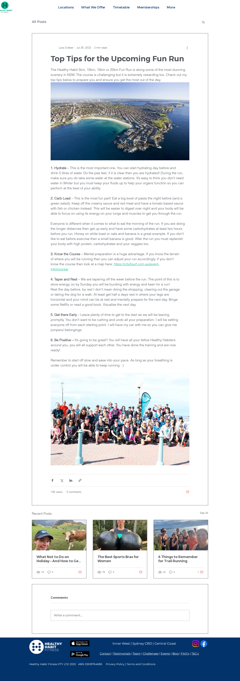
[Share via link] (80, 480)
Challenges (150, 653)
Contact (105, 653)
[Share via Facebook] (52, 480)
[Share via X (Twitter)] (61, 480)
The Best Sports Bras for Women (118, 559)
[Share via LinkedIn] (71, 480)
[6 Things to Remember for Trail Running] (181, 535)
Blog (175, 653)
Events (165, 653)
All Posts (39, 22)
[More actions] (187, 47)
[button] (93, 7)
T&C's (195, 653)
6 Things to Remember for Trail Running (178, 559)
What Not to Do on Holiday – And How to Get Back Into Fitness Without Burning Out (59, 559)
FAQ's (185, 653)
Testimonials (121, 653)
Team (137, 653)
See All (204, 513)
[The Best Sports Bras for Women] (120, 535)
